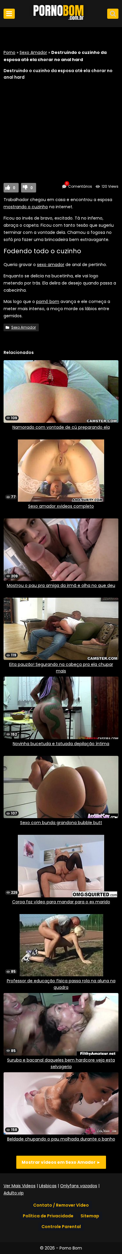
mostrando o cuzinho (26, 207)
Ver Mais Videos (20, 1186)
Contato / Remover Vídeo (61, 1205)
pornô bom (47, 301)
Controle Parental (61, 1227)
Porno (9, 52)
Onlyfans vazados (78, 1186)
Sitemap (90, 1216)
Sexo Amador (33, 52)
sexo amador (50, 265)
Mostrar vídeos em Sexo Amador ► (61, 1162)
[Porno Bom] (61, 20)
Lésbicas (48, 1186)
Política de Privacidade (48, 1216)
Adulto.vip (14, 1193)
